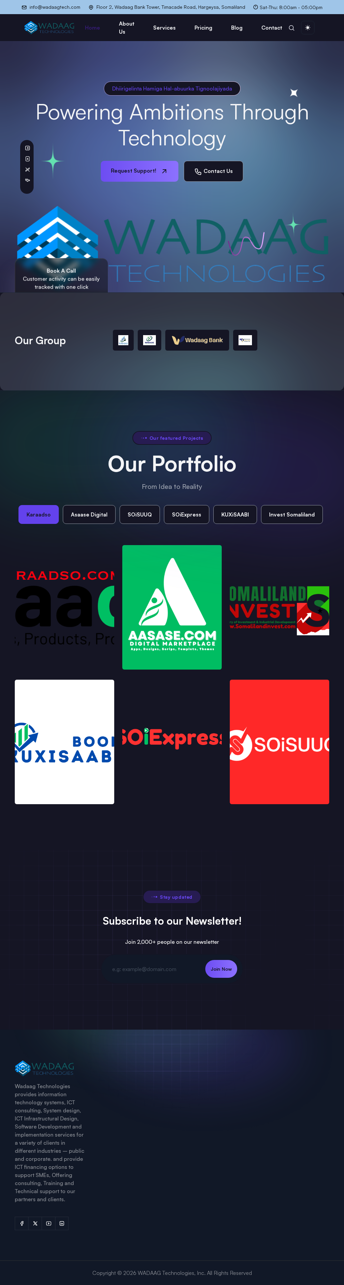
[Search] (292, 27)
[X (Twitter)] (35, 1223)
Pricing (203, 27)
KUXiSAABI (235, 514)
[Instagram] (62, 1223)
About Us (126, 27)
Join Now (221, 969)
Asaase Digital (89, 514)
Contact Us (217, 171)
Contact (271, 27)
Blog (237, 27)
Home (92, 27)
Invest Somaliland (292, 514)
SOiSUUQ (140, 514)
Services (164, 27)
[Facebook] (21, 1223)
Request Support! (134, 170)
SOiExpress (186, 514)
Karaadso (39, 514)
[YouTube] (48, 1223)
